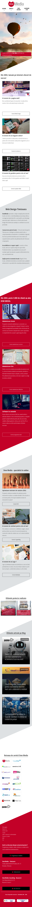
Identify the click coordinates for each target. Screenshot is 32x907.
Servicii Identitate (16, 575)
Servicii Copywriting (16, 539)
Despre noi (4, 829)
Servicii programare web (16, 435)
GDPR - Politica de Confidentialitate (9, 834)
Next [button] (29, 608)
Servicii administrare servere (16, 344)
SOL (3, 840)
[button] (16, 855)
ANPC (3, 838)
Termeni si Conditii (6, 836)
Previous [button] (3, 608)
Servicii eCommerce (16, 151)
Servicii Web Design (16, 114)
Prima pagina (4, 827)
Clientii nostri (5, 831)
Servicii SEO (16, 504)
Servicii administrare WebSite (16, 389)
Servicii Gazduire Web (16, 189)
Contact (3, 832)
